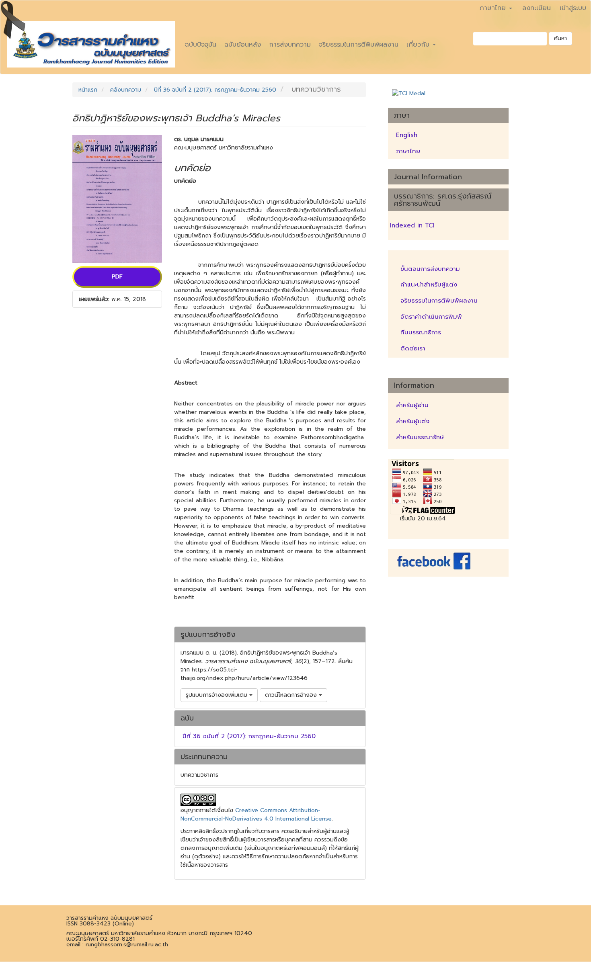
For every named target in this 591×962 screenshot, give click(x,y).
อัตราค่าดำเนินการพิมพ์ (431, 316)
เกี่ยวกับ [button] (419, 44)
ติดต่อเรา (412, 348)
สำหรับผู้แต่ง (412, 421)
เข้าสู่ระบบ (573, 8)
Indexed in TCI (412, 225)
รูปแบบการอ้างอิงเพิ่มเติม (217, 695)
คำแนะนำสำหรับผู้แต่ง (428, 284)
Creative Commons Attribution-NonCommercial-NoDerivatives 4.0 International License (256, 814)
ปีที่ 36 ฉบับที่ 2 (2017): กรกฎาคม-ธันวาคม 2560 (215, 90)
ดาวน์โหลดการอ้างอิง (292, 695)
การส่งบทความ (290, 44)
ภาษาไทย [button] (494, 8)
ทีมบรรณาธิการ (420, 332)
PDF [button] (117, 276)
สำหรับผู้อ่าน (412, 405)
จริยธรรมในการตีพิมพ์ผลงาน (358, 44)
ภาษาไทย (408, 151)
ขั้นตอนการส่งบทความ (430, 268)
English (406, 135)
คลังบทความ (125, 90)
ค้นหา (560, 38)
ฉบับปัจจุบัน (200, 44)
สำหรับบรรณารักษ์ (420, 437)
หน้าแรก (87, 90)
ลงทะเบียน (536, 8)
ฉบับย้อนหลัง (242, 44)
